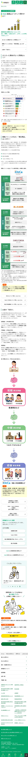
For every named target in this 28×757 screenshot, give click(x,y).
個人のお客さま (4, 657)
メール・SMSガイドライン (20, 720)
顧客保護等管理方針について (7, 696)
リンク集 (3, 693)
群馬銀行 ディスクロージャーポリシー (7, 706)
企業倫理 (16, 693)
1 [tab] (8, 586)
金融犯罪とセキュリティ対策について (7, 685)
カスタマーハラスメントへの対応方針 (7, 723)
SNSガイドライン (4, 715)
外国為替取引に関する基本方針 (20, 706)
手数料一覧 (3, 680)
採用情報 (3, 672)
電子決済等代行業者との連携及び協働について (7, 689)
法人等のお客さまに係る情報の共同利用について (11, 732)
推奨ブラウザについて (6, 738)
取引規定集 (17, 688)
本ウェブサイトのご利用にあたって (9, 735)
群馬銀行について (5, 668)
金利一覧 (3, 676)
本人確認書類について (5, 710)
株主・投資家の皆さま (6, 664)
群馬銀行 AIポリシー (19, 722)
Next (17, 586)
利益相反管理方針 (18, 699)
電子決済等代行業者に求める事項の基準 (7, 702)
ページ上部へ (26, 755)
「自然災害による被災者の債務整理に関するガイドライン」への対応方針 (20, 711)
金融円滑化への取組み (19, 684)
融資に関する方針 (4, 699)
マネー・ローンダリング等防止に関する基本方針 (20, 716)
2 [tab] (10, 586)
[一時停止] (19, 586)
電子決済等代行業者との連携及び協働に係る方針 (20, 702)
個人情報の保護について (6, 729)
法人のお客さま (4, 661)
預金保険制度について (19, 696)
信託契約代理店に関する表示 (7, 720)
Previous (15, 586)
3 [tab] (12, 586)
